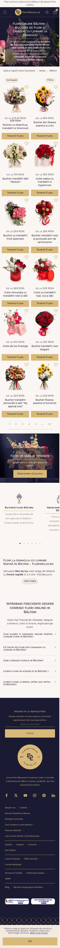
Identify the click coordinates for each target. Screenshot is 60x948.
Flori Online (10, 850)
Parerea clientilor (13, 831)
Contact (24, 808)
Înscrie (30, 733)
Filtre (50, 80)
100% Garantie (31, 859)
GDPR (7, 879)
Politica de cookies (36, 873)
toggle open (4, 12)
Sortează (11, 80)
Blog (7, 887)
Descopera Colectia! (30, 474)
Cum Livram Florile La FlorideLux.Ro (22, 836)
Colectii (8, 845)
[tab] (20, 543)
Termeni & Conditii (14, 873)
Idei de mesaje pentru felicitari (28, 887)
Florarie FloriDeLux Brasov (17, 813)
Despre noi (10, 808)
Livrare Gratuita (12, 859)
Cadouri (20, 845)
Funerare (32, 845)
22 (49, 424)
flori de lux (27, 12)
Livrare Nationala (13, 865)
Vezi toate (30, 581)
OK (30, 941)
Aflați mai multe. (39, 933)
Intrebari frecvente (14, 819)
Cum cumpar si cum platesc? (19, 825)
